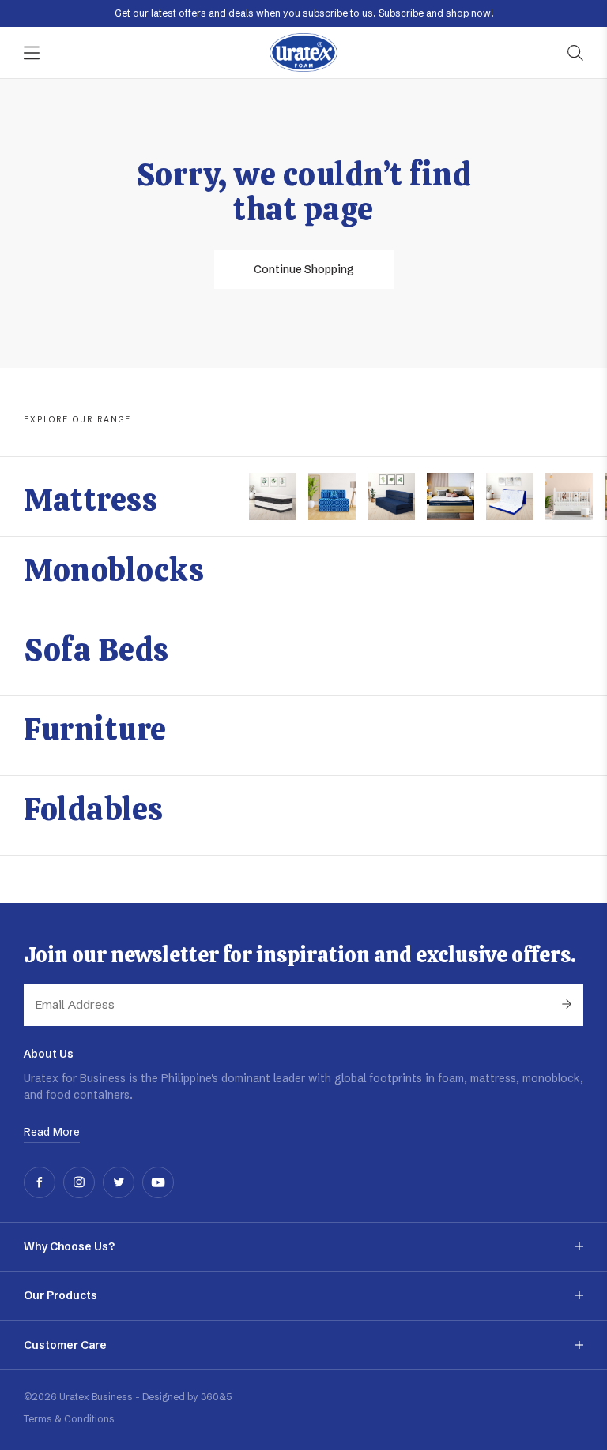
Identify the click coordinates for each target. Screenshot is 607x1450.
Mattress (90, 499)
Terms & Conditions (69, 1419)
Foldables (94, 809)
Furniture (95, 729)
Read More (52, 1132)
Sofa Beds (96, 649)
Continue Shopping (304, 269)
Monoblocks (114, 570)
